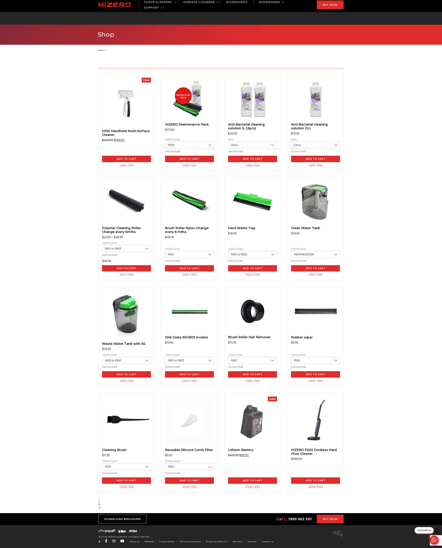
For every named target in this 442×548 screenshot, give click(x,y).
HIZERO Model (172, 139)
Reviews (252, 541)
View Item (126, 165)
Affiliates (149, 541)
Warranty (237, 541)
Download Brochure (122, 519)
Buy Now (330, 4)
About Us (134, 541)
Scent (231, 139)
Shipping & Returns (217, 541)
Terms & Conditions (190, 541)
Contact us (268, 541)
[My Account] (137, 4)
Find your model (172, 151)
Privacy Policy (167, 541)
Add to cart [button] (126, 158)
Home (101, 50)
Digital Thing (338, 533)
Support (151, 7)
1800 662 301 (299, 519)
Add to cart (189, 158)
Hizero (115, 5)
